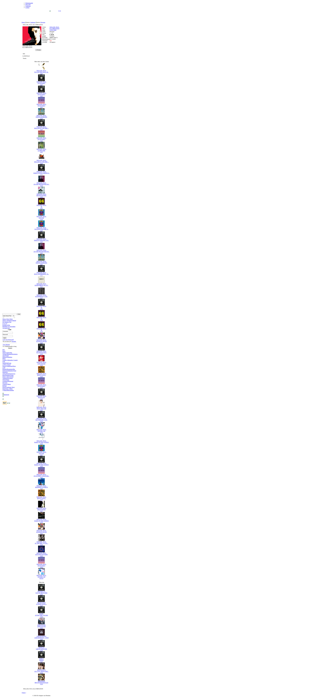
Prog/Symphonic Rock (9, 387)
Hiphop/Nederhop (7, 357)
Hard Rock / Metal (7, 388)
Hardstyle (5, 372)
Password (5, 334)
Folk (4, 361)
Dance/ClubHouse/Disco (9, 366)
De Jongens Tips (7, 322)
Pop (4, 349)
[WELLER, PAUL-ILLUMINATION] (31, 44)
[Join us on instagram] (6, 394)
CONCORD (53, 30)
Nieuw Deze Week (8, 319)
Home (23, 22)
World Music (6, 379)
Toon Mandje (6, 344)
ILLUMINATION (54, 28)
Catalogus (28, 6)
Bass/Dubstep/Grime (8, 375)
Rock (4, 351)
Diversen (5, 382)
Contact (27, 7)
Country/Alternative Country (10, 360)
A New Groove (7, 364)
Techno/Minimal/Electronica (10, 354)
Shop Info (28, 4)
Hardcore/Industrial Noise (9, 370)
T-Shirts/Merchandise (8, 390)
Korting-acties (6, 325)
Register (14, 341)
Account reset (6, 328)
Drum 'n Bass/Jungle (8, 376)
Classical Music (7, 384)
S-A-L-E (5, 323)
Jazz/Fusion (6, 355)
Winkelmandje (29, 3)
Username (5, 331)
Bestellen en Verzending (9, 326)
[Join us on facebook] (3, 393)
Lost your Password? (8, 339)
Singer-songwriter (7, 352)
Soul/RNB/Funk (7, 363)
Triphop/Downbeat (8, 378)
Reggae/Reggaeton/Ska (9, 369)
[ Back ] (24, 692)
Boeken (5, 385)
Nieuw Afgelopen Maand (9, 320)
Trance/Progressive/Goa (9, 373)
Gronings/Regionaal (8, 381)
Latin (4, 367)
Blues (4, 358)
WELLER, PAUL (54, 27)
